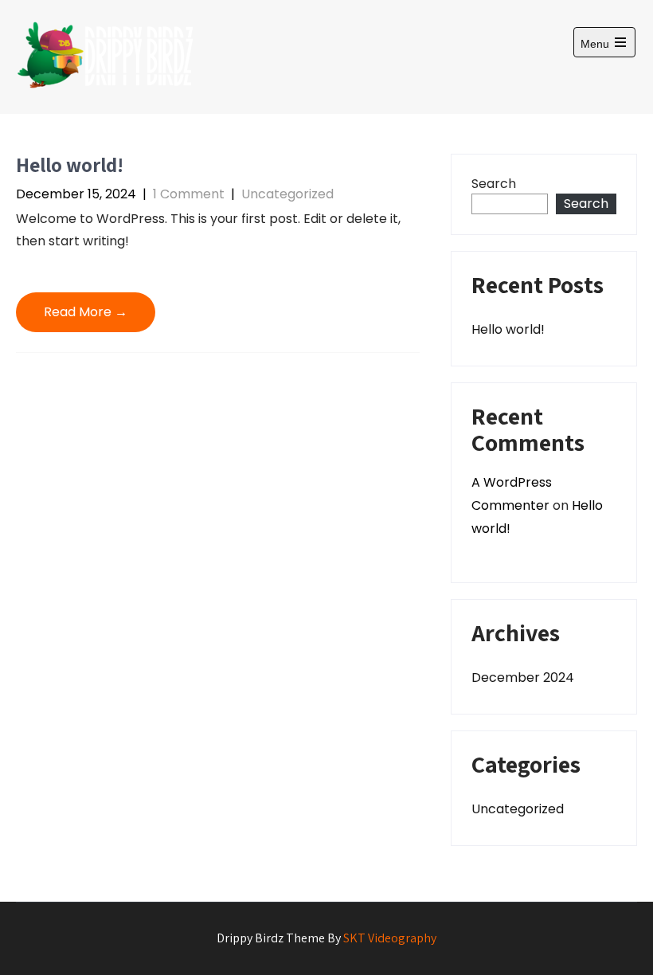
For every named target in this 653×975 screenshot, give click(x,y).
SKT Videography (389, 938)
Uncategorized (287, 194)
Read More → (85, 312)
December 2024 (522, 677)
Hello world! (69, 164)
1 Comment (189, 194)
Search (493, 183)
